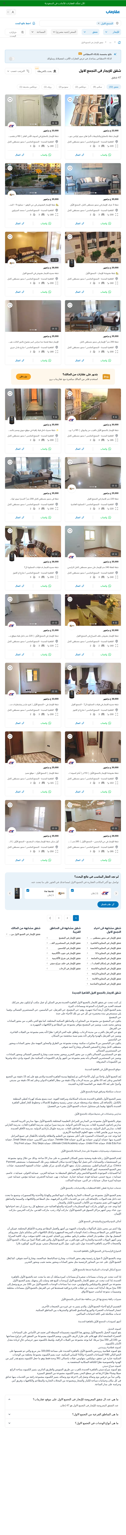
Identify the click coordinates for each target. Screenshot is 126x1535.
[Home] (119, 42)
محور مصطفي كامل (75, 141)
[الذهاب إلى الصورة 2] (93, 124)
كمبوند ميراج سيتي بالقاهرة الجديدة (99, 1369)
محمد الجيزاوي (18, 210)
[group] (93, 110)
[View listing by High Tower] (72, 263)
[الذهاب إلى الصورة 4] (90, 124)
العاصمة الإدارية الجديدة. (80, 1084)
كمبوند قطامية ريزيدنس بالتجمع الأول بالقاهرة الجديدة (90, 1351)
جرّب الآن (23, 376)
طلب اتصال (106, 904)
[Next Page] (50, 918)
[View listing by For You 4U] (12, 195)
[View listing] (12, 126)
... (110, 42)
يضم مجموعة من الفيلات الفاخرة (27, 1032)
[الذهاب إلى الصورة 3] (92, 124)
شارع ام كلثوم (18, 572)
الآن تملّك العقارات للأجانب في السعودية (65, 3)
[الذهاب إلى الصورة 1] (95, 124)
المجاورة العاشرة (77, 504)
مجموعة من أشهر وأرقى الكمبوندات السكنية (57, 1058)
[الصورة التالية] (69, 110)
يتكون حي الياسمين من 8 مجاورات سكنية (100, 1043)
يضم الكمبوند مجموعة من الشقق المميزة (58, 1373)
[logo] (113, 12)
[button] (12, 12)
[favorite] (69, 99)
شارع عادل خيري (17, 347)
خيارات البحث (12, 32)
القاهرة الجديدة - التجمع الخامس (100, 141)
